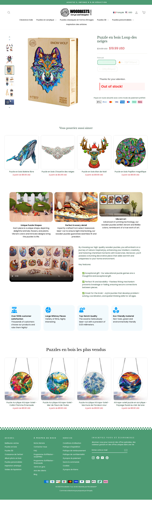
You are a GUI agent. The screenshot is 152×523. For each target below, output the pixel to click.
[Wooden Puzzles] (76, 12)
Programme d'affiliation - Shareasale (44, 462)
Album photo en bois (13, 458)
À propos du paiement (72, 458)
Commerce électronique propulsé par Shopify (76, 491)
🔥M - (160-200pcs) (127, 62)
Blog (35, 474)
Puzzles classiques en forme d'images (77, 20)
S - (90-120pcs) (106, 62)
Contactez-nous (40, 447)
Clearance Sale (26, 20)
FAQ (35, 451)
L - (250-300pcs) (107, 69)
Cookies (66, 466)
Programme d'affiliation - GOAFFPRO (44, 455)
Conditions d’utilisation (72, 443)
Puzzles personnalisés (122, 20)
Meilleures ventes (12, 443)
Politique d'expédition (71, 447)
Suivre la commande (71, 462)
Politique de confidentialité (74, 454)
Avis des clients (40, 470)
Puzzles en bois (11, 447)
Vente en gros (39, 467)
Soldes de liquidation (13, 469)
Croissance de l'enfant (14, 454)
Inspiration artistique (13, 466)
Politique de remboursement (74, 451)
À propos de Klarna (70, 469)
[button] (122, 12)
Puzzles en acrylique (45, 20)
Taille (100, 58)
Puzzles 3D (102, 20)
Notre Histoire (39, 443)
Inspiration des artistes (76, 24)
